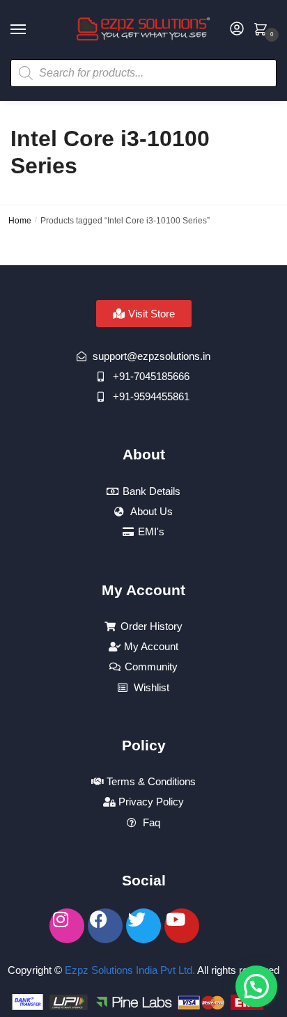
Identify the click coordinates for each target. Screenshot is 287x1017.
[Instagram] (66, 925)
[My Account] (236, 29)
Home (19, 221)
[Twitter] (143, 925)
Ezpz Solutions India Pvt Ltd (128, 970)
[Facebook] (105, 925)
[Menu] (31, 29)
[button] (256, 986)
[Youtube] (181, 925)
